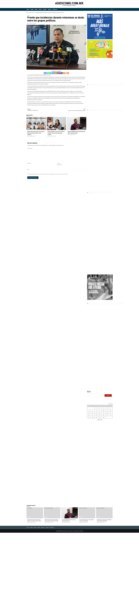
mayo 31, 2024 (33, 23)
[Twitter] (47, 73)
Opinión (49, 9)
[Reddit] (55, 73)
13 (88, 412)
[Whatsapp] (49, 73)
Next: (77, 110)
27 (88, 417)
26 (110, 414)
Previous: (32, 110)
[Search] (112, 9)
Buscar (89, 391)
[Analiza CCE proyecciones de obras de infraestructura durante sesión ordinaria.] (36, 123)
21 (92, 414)
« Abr (98, 419)
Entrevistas (54, 9)
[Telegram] (51, 73)
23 (99, 414)
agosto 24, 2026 (73, 134)
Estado (32, 9)
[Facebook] (45, 73)
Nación (36, 9)
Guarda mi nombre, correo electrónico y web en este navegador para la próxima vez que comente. (48, 174)
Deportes (45, 9)
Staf (28, 23)
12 (110, 410)
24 (103, 414)
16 (99, 412)
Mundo (40, 9)
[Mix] (64, 73)
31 (103, 417)
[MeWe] (62, 73)
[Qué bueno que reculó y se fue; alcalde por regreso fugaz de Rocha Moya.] (104, 512)
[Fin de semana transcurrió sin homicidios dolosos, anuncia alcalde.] (87, 512)
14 (92, 412)
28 (92, 417)
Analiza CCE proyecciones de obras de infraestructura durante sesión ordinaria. (35, 133)
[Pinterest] (60, 73)
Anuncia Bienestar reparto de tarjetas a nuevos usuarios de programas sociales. (56, 133)
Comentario (30, 148)
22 (96, 414)
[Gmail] (66, 73)
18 (107, 412)
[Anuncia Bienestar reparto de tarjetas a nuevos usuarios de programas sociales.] (56, 123)
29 (96, 417)
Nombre (29, 163)
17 (103, 412)
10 (103, 410)
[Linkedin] (57, 73)
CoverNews (75, 530)
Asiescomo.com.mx (69, 3)
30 (99, 417)
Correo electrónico (59, 164)
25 (107, 414)
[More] (68, 73)
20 (88, 414)
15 (96, 412)
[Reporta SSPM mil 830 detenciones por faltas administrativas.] (76, 123)
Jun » (101, 419)
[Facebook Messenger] (53, 73)
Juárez (27, 9)
